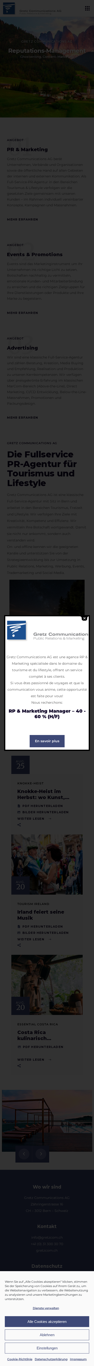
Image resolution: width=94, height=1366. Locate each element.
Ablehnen (47, 1335)
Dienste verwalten (46, 1308)
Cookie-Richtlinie (19, 1359)
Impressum (78, 1359)
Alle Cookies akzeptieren (47, 1322)
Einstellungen (47, 1348)
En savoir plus (47, 741)
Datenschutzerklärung (51, 1359)
